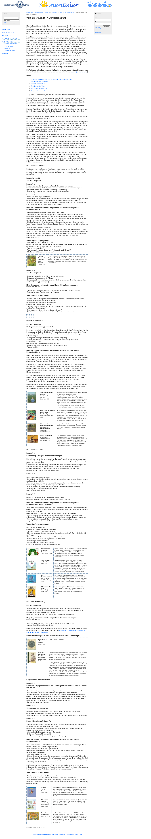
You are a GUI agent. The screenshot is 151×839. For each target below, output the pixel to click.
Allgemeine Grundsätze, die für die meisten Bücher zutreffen (51, 79)
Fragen (5, 54)
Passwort (97, 22)
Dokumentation (38, 12)
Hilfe (5, 22)
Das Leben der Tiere (38, 86)
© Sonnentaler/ (42, 834)
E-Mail (96, 18)
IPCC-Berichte (8, 46)
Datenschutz (70, 834)
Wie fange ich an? (57, 12)
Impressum (55, 834)
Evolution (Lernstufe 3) (39, 88)
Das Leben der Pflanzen (39, 81)
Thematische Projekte (10, 38)
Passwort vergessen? (98, 28)
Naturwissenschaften (10, 43)
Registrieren (98, 32)
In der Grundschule (68, 12)
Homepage (29, 12)
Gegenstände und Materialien (41, 91)
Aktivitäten (6, 35)
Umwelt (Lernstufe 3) (38, 84)
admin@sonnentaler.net (79, 72)
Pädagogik (47, 12)
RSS (76, 834)
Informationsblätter (9, 50)
